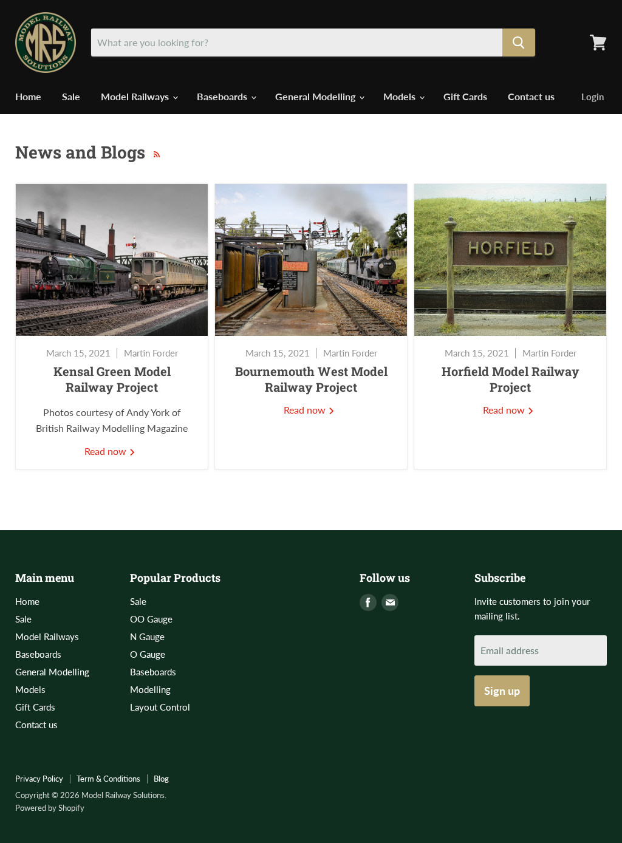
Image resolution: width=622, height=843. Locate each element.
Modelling (150, 689)
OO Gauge (151, 618)
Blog (161, 778)
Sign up (502, 690)
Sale (71, 96)
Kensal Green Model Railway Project (112, 379)
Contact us (531, 96)
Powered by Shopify (49, 808)
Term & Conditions (108, 778)
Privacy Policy (39, 778)
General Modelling (316, 96)
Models (400, 96)
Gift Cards (465, 96)
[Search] (518, 42)
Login (592, 96)
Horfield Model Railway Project (510, 379)
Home (28, 96)
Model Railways (136, 96)
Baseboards (223, 96)
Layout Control (160, 706)
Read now (106, 451)
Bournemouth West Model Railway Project (311, 379)
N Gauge (147, 636)
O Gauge (147, 654)
